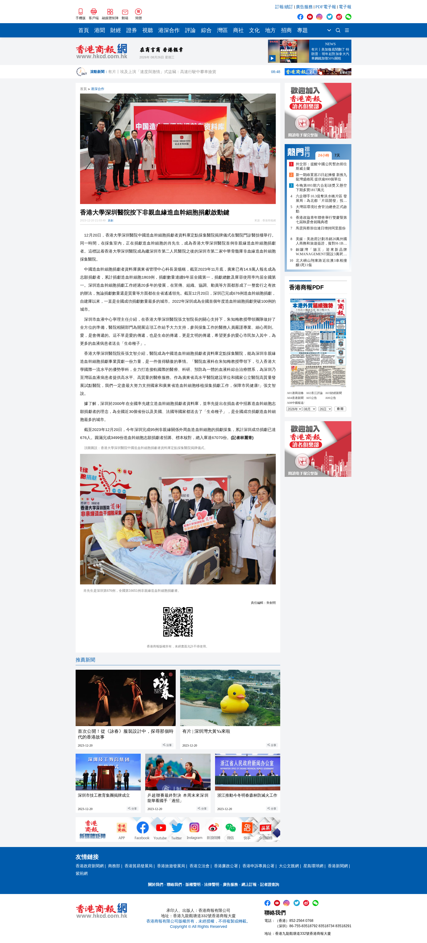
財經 (115, 30)
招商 (286, 30)
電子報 (345, 6)
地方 (270, 30)
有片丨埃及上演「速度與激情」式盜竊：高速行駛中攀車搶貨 (194, 71)
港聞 (99, 30)
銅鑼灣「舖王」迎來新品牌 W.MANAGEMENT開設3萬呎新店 (321, 252)
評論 (190, 30)
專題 (302, 30)
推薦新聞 (85, 660)
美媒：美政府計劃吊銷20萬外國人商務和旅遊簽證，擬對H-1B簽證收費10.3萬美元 (321, 241)
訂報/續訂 (284, 6)
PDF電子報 (325, 6)
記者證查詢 (269, 884)
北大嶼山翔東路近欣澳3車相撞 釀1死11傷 (321, 262)
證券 (131, 30)
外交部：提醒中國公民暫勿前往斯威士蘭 (321, 166)
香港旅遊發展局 (171, 866)
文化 (254, 30)
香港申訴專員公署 (258, 866)
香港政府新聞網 (90, 866)
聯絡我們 (174, 884)
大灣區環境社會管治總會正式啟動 (321, 209)
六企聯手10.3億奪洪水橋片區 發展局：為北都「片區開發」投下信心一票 (321, 198)
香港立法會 (199, 866)
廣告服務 (304, 6)
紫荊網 (82, 873)
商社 (238, 30)
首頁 (83, 30)
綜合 (206, 30)
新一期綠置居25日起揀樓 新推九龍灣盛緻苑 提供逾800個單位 (321, 177)
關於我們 (155, 884)
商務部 (114, 866)
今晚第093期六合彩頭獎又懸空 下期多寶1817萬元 (321, 188)
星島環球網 (313, 866)
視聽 (147, 30)
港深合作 (169, 30)
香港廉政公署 (226, 866)
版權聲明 (193, 884)
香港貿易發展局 (139, 866)
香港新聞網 (338, 866)
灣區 (222, 30)
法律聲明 (211, 884)
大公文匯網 (289, 866)
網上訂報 (249, 884)
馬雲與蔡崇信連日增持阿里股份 (321, 228)
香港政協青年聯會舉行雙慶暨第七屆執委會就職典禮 (321, 220)
